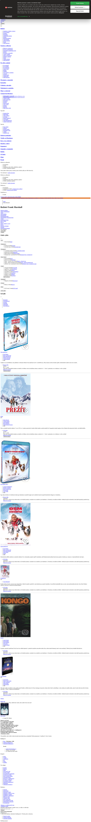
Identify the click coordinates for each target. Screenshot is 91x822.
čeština (13, 270)
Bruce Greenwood (7, 355)
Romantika (5, 34)
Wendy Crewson (6, 358)
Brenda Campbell (7, 487)
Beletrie (3, 28)
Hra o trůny (3, 715)
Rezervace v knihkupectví (8, 778)
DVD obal (15, 288)
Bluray (13, 284)
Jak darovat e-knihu (7, 775)
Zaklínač (5, 128)
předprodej (15, 252)
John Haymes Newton (8, 424)
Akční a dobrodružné (5, 211)
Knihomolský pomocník (8, 801)
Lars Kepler (5, 119)
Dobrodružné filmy (5, 216)
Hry (1, 22)
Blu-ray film (5, 364)
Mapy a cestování (5, 91)
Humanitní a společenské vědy (9, 50)
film (11, 241)
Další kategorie (6, 43)
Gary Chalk (5, 491)
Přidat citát (3, 701)
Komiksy (5, 33)
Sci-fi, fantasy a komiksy (8, 72)
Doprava (5, 769)
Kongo (2, 637)
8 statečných (3, 578)
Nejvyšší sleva (6, 305)
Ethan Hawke (6, 420)
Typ (1, 240)
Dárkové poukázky (6, 135)
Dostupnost (3, 249)
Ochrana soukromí (7, 817)
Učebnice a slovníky (6, 85)
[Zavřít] (1, 238)
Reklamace (5, 783)
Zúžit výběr (3, 290)
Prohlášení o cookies (7, 794)
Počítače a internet (7, 56)
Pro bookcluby (6, 802)
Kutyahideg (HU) (4, 484)
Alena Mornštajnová (7, 120)
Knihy (4, 756)
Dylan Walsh (6, 641)
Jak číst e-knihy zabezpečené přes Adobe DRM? (11, 196)
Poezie (4, 42)
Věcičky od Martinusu (7, 138)
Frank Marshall (6, 581)
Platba (4, 770)
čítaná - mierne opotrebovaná (27, 262)
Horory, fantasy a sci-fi (5, 223)
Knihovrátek (5, 790)
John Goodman (6, 682)
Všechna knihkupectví (8, 742)
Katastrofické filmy (5, 220)
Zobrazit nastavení (79, 7)
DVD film (5, 430)
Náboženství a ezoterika (7, 88)
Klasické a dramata (5, 226)
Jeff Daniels (5, 679)
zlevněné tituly (18, 247)
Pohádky (5, 71)
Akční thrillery (4, 214)
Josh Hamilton (6, 422)
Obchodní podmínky (7, 818)
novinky (13, 245)
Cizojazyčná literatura (7, 93)
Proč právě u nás (6, 771)
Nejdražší (5, 303)
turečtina (13, 275)
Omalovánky (6, 76)
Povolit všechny (80, 3)
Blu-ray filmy (3, 221)
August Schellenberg (7, 486)
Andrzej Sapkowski (7, 121)
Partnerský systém (7, 792)
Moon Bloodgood (7, 356)
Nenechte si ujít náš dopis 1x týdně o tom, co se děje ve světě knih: (15, 807)
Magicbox (15, 280)
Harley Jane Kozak (7, 681)
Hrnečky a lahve (5, 143)
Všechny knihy (6, 98)
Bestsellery (5, 100)
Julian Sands (5, 683)
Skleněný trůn (6, 132)
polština (13, 274)
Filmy (2, 157)
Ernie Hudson (6, 642)
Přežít (2, 416)
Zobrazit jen (3, 244)
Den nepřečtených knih (8, 800)
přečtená (13, 259)
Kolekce (5, 105)
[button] (46, 367)
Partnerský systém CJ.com (8, 793)
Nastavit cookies (6, 816)
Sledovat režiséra (4, 210)
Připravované (6, 103)
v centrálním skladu (21, 250)
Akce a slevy (6, 104)
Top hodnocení (6, 301)
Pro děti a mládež (5, 63)
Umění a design (6, 59)
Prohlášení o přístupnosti (8, 795)
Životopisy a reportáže (8, 53)
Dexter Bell (5, 490)
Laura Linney (6, 640)
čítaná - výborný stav (21, 261)
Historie (5, 51)
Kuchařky (3, 82)
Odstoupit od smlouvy (8, 784)
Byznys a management (8, 49)
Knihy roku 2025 (6, 99)
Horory (2, 224)
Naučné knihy (6, 75)
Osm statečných (4, 352)
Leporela (5, 73)
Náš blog (5, 789)
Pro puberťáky (6, 67)
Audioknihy (3, 19)
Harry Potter (5, 126)
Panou (4, 553)
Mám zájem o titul (7, 108)
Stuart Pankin (6, 684)
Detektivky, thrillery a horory (9, 31)
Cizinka (4, 131)
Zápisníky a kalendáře (7, 149)
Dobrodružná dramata (5, 228)
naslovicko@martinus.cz (11, 748)
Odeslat (2, 810)
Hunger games (6, 129)
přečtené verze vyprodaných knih (29, 263)
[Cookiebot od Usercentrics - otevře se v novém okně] (8, 16)
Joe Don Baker (6, 645)
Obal (2, 287)
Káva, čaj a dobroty (6, 141)
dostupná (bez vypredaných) (26, 254)
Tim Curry (5, 643)
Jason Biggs (5, 552)
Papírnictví (4, 146)
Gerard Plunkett (6, 359)
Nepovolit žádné (80, 11)
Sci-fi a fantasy (6, 32)
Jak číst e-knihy (6, 772)
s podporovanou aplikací (17, 188)
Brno (4, 741)
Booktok (5, 106)
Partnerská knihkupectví (8, 743)
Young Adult (6, 69)
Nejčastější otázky (7, 777)
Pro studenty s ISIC (7, 780)
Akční (2, 212)
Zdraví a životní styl (7, 55)
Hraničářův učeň (6, 130)
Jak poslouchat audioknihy (8, 773)
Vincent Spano (6, 421)
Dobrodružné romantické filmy (7, 217)
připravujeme (16, 253)
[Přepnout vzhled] (1, 25)
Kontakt (5, 767)
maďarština (15, 271)
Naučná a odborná (6, 45)
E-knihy (5, 757)
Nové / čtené (3, 257)
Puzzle (2, 160)
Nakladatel (3, 279)
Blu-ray (2, 222)
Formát (2, 283)
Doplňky (2, 23)
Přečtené (2, 21)
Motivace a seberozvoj (8, 48)
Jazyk (2, 266)
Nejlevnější (5, 304)
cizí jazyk (14, 267)
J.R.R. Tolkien (6, 115)
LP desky (3, 154)
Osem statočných (4, 546)
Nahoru (2, 698)
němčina (13, 273)
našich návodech (11, 172)
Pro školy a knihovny (7, 779)
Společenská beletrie (7, 36)
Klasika (4, 37)
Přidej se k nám (6, 796)
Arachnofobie (3, 676)
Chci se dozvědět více (22, 16)
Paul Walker (5, 354)
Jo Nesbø (5, 116)
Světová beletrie (6, 40)
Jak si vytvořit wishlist (8, 776)
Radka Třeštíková (7, 118)
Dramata (2, 227)
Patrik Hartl (5, 114)
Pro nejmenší (6, 65)
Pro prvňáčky (6, 66)
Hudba (2, 151)
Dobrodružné (3, 215)
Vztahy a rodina (6, 54)
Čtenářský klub (6, 798)
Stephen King (6, 113)
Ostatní (2, 218)
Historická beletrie (7, 38)
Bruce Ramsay (6, 423)
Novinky (5, 102)
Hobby (4, 57)
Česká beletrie (6, 39)
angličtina (14, 269)
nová (11, 258)
